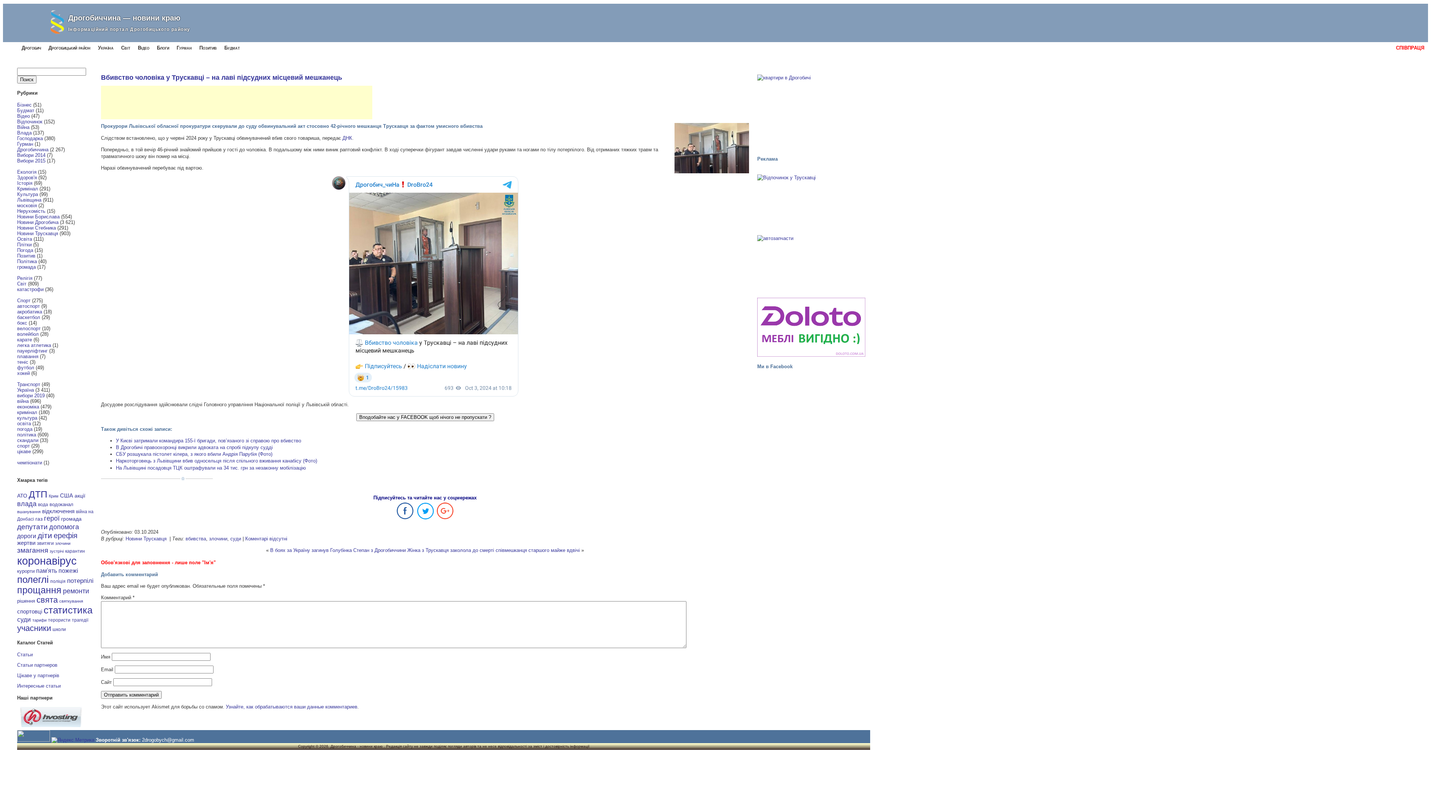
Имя (105, 657)
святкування (71, 601)
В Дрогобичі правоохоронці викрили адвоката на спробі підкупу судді (194, 447)
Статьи (25, 654)
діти (45, 535)
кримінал (27, 412)
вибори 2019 (31, 395)
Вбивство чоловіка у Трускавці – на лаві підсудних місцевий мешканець (221, 77)
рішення (26, 601)
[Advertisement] (236, 102)
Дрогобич (31, 48)
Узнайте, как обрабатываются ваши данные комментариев (291, 707)
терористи (59, 620)
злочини (62, 543)
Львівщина (29, 200)
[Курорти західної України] (811, 202)
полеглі (33, 579)
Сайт (106, 682)
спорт (23, 446)
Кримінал (27, 189)
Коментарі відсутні (266, 539)
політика (26, 435)
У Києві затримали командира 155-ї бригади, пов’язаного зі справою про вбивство (208, 440)
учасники (34, 628)
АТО (22, 496)
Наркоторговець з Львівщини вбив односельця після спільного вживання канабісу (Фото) (216, 461)
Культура (27, 194)
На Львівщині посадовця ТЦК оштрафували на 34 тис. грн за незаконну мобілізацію (211, 468)
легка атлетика (34, 345)
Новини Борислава (38, 217)
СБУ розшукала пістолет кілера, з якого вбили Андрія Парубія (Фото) (194, 454)
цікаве (24, 451)
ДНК (347, 138)
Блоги (163, 48)
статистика (68, 610)
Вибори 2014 (31, 155)
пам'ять (46, 570)
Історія (24, 183)
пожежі (68, 571)
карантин (75, 551)
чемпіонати (29, 462)
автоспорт (28, 306)
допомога (64, 527)
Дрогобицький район (69, 48)
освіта (24, 423)
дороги (26, 536)
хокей (23, 373)
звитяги (45, 543)
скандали (27, 440)
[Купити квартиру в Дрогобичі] (811, 112)
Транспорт (28, 384)
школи (59, 629)
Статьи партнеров (37, 665)
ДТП (38, 494)
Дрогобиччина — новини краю (124, 18)
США (66, 496)
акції (80, 496)
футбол (25, 367)
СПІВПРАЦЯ (1410, 48)
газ (38, 519)
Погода (25, 250)
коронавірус (47, 561)
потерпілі (80, 580)
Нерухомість (31, 211)
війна (23, 401)
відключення (58, 511)
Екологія (27, 172)
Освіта (24, 239)
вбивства (196, 539)
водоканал (61, 504)
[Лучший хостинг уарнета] (51, 725)
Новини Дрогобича (38, 222)
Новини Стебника (36, 228)
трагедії (80, 620)
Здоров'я (27, 177)
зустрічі (57, 551)
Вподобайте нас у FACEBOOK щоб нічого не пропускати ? (425, 417)
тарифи (39, 620)
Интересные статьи (39, 686)
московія (27, 205)
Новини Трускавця (37, 233)
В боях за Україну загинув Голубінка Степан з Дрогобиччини (338, 550)
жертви (26, 543)
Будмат (232, 48)
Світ (125, 48)
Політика (27, 261)
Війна (23, 127)
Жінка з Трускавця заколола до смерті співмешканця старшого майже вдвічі (493, 550)
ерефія (66, 535)
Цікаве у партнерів (38, 675)
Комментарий (118, 597)
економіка (28, 407)
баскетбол (28, 317)
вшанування (29, 511)
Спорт (24, 300)
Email (107, 669)
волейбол (28, 334)
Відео (143, 48)
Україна (106, 48)
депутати (32, 527)
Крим (54, 496)
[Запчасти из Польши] (811, 263)
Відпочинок (29, 121)
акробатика (29, 312)
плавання (27, 356)
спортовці (29, 611)
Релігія (24, 278)
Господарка (30, 138)
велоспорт (29, 328)
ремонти (76, 591)
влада (27, 504)
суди (24, 619)
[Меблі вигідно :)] (811, 327)
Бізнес (24, 105)
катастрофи (30, 289)
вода (43, 504)
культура (27, 418)
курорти (26, 571)
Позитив (208, 48)
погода (24, 429)
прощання (39, 590)
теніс (22, 362)
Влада (24, 133)
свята (47, 600)
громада (26, 267)
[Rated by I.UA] (33, 740)
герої (52, 518)
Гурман (184, 48)
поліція (58, 581)
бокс (22, 323)
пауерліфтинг (32, 351)
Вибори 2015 (31, 161)
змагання (32, 550)
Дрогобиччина (32, 149)
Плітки (24, 244)
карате (24, 339)
